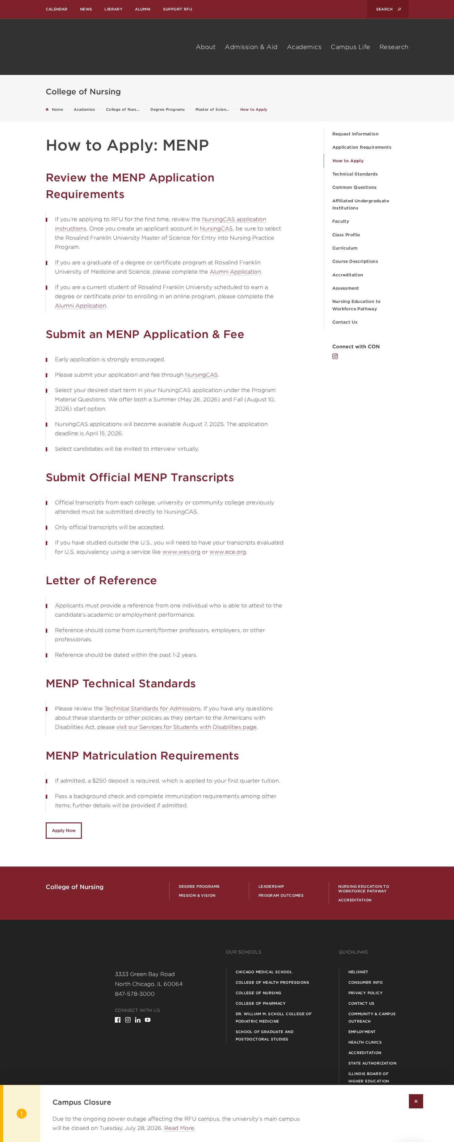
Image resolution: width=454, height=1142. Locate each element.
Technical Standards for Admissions (152, 708)
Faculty (340, 221)
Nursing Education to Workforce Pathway (356, 305)
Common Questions (354, 187)
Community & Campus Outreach (372, 1018)
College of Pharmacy (261, 1003)
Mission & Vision (197, 895)
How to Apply (348, 160)
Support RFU (177, 9)
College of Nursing (258, 993)
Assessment (345, 288)
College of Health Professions (272, 982)
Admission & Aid (251, 47)
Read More (179, 1128)
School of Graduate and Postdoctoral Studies (265, 1035)
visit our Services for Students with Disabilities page (186, 727)
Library (113, 9)
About (206, 47)
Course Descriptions (355, 261)
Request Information (355, 133)
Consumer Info (365, 982)
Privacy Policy (365, 993)
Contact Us (345, 322)
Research (394, 47)
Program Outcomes (281, 895)
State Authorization (372, 1063)
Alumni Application (235, 271)
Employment (362, 1031)
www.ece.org (227, 551)
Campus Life (350, 47)
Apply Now (64, 830)
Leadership (271, 886)
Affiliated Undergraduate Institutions (360, 204)
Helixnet (358, 972)
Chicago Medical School (264, 972)
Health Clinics (365, 1042)
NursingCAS (216, 228)
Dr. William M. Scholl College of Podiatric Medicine (274, 1018)
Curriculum (345, 248)
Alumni (142, 9)
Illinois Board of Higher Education (368, 1077)
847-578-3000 (135, 994)
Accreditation (348, 274)
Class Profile (346, 234)
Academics (304, 47)
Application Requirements (362, 147)
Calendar (57, 9)
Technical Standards (355, 174)
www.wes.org (181, 551)
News (86, 9)
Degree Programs (199, 886)
